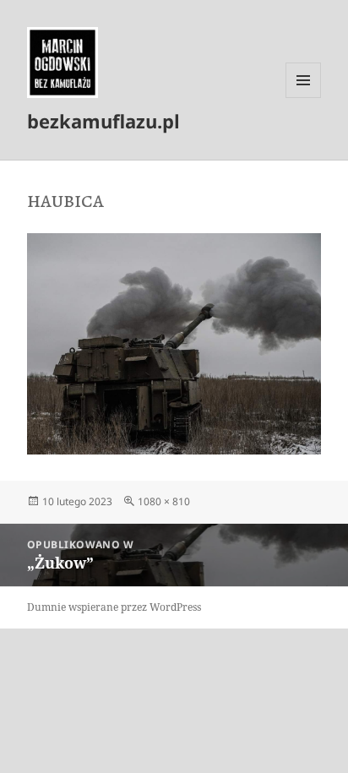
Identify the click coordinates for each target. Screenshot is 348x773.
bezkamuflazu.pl (103, 120)
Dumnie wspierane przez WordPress (114, 607)
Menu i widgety (303, 97)
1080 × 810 (164, 501)
